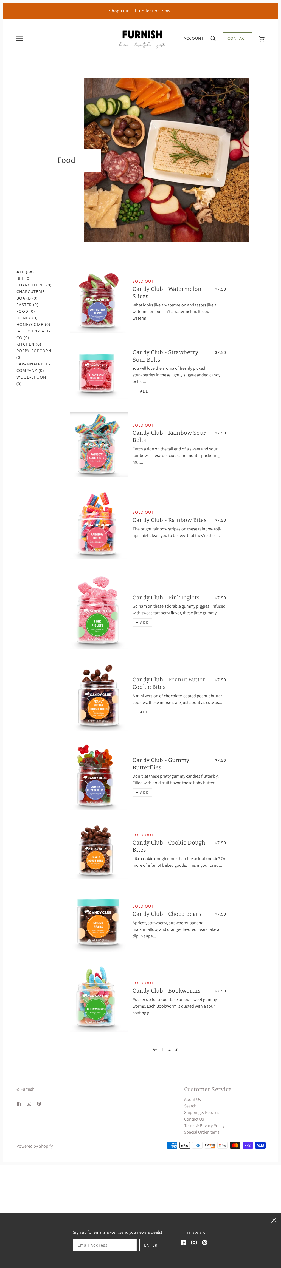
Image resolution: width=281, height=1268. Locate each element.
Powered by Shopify (34, 1146)
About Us (192, 1099)
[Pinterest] (205, 1242)
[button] (142, 391)
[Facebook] (183, 1242)
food (25, 311)
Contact (237, 38)
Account (194, 38)
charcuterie (34, 285)
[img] (19, 1103)
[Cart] (262, 38)
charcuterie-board (31, 295)
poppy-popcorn (34, 354)
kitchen (28, 344)
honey (27, 317)
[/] (142, 38)
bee (23, 278)
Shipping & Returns (201, 1112)
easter (27, 304)
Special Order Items (202, 1132)
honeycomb (33, 324)
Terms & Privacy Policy (204, 1125)
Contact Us (194, 1119)
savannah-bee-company (33, 367)
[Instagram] (194, 1242)
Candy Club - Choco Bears (167, 914)
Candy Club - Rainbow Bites (170, 520)
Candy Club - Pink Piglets (166, 597)
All (25, 271)
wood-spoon (31, 380)
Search (190, 1106)
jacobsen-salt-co (33, 334)
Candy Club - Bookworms (167, 990)
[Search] (213, 38)
